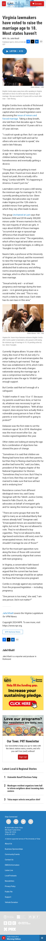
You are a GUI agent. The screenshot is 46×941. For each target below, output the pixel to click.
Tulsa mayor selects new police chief (23, 799)
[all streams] (42, 938)
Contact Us (9, 860)
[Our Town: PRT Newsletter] (23, 725)
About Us (8, 844)
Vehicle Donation (11, 902)
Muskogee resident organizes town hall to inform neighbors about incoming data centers (25, 788)
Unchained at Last (22, 214)
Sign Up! (23, 757)
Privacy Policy (10, 886)
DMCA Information (12, 865)
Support (8, 897)
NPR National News (12, 632)
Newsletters (9, 881)
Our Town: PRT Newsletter (23, 741)
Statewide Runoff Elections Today (22, 777)
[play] (3, 938)
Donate (38, 4)
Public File (9, 892)
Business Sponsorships (14, 849)
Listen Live (9, 870)
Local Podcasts (11, 876)
